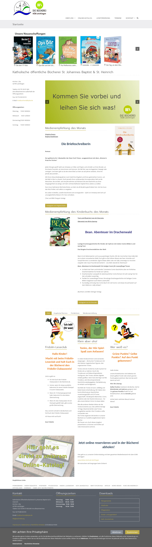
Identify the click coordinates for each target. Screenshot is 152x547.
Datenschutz (26, 525)
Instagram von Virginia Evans (56, 206)
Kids (48, 313)
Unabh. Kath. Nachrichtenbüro (43, 488)
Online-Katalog (85, 18)
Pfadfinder (42, 485)
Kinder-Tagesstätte (30, 485)
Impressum (16, 525)
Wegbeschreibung (18, 519)
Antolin (107, 485)
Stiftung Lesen (17, 488)
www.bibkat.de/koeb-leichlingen (88, 460)
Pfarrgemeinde (17, 485)
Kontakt (129, 18)
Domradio (27, 488)
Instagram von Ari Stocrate (88, 302)
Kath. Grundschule (82, 485)
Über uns (69, 18)
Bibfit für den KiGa (97, 485)
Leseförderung (103, 18)
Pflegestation (53, 485)
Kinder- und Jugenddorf (109, 515)
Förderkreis (75, 313)
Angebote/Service (60, 313)
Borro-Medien (116, 485)
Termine (118, 18)
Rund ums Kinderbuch (130, 485)
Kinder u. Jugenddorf (67, 485)
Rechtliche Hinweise (38, 525)
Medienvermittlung (90, 313)
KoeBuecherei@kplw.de (25, 100)
